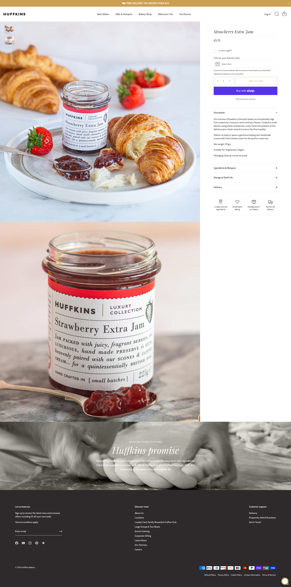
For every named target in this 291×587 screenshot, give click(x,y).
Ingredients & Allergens (225, 168)
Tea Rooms (185, 14)
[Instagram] (30, 542)
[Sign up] (60, 531)
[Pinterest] (36, 542)
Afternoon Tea (165, 14)
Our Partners (141, 545)
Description (219, 112)
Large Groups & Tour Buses (147, 526)
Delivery (218, 187)
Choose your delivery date (227, 58)
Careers (138, 549)
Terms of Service (269, 575)
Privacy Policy (223, 575)
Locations (139, 517)
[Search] (276, 14)
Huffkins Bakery (28, 567)
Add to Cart (256, 81)
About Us (139, 513)
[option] (9, 29)
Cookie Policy (236, 575)
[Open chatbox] (285, 581)
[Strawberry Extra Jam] (9, 29)
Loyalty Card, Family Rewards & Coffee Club (155, 522)
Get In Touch (255, 522)
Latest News (141, 540)
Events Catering (142, 531)
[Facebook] (16, 542)
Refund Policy (210, 575)
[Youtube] (23, 542)
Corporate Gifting (143, 535)
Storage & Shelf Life (223, 177)
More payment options (246, 99)
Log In (267, 14)
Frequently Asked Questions (262, 517)
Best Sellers (103, 14)
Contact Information (252, 575)
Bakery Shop (145, 14)
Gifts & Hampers (123, 14)
